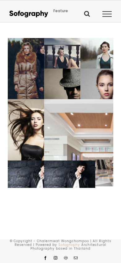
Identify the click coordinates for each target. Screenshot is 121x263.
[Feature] (33, 81)
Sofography (69, 244)
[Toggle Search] (87, 14)
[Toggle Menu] (107, 14)
